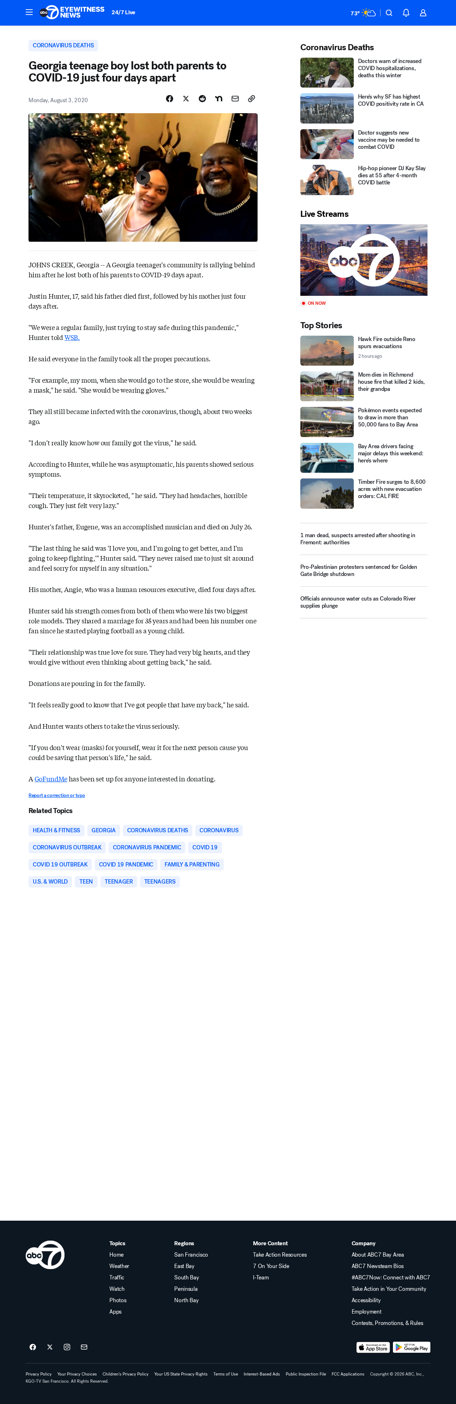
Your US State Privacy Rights (181, 1374)
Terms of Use (225, 1374)
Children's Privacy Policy (126, 1374)
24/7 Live (123, 12)
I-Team (261, 1277)
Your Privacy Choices (77, 1374)
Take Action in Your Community (389, 1289)
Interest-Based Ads (262, 1374)
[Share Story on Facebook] (170, 99)
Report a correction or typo (56, 795)
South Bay (186, 1277)
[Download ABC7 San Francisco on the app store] (373, 1347)
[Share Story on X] (186, 99)
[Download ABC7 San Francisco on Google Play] (411, 1347)
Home (116, 1255)
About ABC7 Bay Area (378, 1255)
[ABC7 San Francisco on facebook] (33, 1347)
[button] (29, 12)
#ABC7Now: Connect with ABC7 (391, 1277)
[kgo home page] (45, 1255)
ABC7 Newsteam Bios (378, 1266)
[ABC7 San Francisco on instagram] (67, 1347)
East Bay (184, 1266)
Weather (119, 1266)
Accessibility (366, 1300)
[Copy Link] (251, 99)
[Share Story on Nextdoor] (219, 99)
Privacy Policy (39, 1374)
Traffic (116, 1277)
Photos (117, 1300)
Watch (116, 1289)
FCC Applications (348, 1374)
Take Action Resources (279, 1255)
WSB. (72, 337)
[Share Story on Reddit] (202, 99)
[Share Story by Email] (235, 99)
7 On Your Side (271, 1266)
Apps (115, 1312)
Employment (367, 1312)
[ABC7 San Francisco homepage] (72, 13)
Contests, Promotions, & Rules (387, 1323)
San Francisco (191, 1255)
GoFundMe (51, 778)
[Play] (364, 260)
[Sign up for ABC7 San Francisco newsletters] (84, 1347)
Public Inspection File (306, 1374)
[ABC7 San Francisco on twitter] (50, 1347)
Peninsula (185, 1289)
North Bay (186, 1300)
